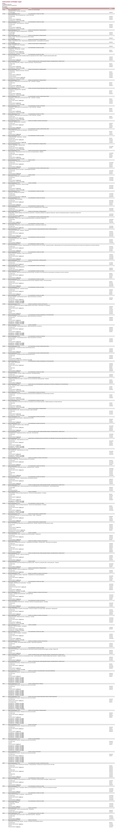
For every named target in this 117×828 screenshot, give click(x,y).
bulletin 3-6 (18, 799)
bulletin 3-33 (18, 566)
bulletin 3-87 (21, 124)
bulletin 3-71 (21, 275)
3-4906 (23, 301)
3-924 (23, 682)
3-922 (23, 680)
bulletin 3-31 (21, 577)
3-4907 (23, 302)
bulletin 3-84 (21, 164)
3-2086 (23, 67)
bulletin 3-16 (18, 689)
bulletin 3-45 (21, 507)
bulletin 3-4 (18, 806)
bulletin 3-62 (18, 389)
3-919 (23, 677)
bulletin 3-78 (21, 256)
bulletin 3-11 (21, 782)
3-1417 (23, 630)
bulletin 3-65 (18, 341)
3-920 (23, 678)
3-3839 (23, 446)
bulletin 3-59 (18, 413)
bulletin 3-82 (18, 180)
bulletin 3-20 (21, 665)
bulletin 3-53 (21, 480)
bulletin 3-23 (18, 717)
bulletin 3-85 (21, 147)
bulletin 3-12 (18, 784)
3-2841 (23, 511)
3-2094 (23, 104)
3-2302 (23, 20)
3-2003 (23, 149)
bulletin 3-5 (18, 791)
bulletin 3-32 (21, 572)
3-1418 (23, 639)
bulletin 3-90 (18, 19)
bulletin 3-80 (18, 188)
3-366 (23, 623)
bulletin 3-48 (18, 551)
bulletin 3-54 (21, 469)
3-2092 (23, 112)
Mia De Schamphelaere (12, 9)
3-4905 (23, 300)
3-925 (23, 695)
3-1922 (23, 181)
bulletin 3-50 (18, 520)
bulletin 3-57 (21, 442)
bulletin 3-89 (18, 127)
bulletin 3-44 (18, 497)
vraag (14, 12)
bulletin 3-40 (21, 544)
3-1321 (23, 390)
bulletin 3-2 (18, 818)
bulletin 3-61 (18, 589)
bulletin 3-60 (18, 397)
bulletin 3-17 (18, 676)
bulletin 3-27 (21, 628)
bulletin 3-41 (18, 527)
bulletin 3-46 (23, 530)
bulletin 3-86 (18, 74)
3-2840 (23, 501)
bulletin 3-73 (21, 264)
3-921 (23, 679)
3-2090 (23, 86)
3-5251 (23, 323)
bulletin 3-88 (18, 59)
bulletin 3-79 (18, 222)
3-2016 (23, 158)
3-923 (24, 669)
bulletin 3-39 (21, 557)
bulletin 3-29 (23, 586)
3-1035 (30, 359)
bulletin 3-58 (18, 436)
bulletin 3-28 (21, 619)
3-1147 (23, 447)
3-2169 (23, 53)
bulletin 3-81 (18, 510)
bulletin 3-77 (18, 242)
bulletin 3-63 (18, 351)
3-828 (23, 502)
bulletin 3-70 (21, 291)
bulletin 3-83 (18, 277)
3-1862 (23, 189)
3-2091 (23, 119)
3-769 (23, 531)
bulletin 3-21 (18, 653)
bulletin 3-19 (18, 731)
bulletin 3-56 (18, 454)
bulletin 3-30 (21, 596)
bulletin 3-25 (18, 646)
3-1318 (23, 399)
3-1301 (23, 415)
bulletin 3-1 (21, 824)
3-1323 (23, 407)
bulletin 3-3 (21, 811)
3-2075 (23, 78)
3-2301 (23, 28)
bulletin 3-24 (18, 776)
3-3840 (23, 455)
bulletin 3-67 (18, 320)
